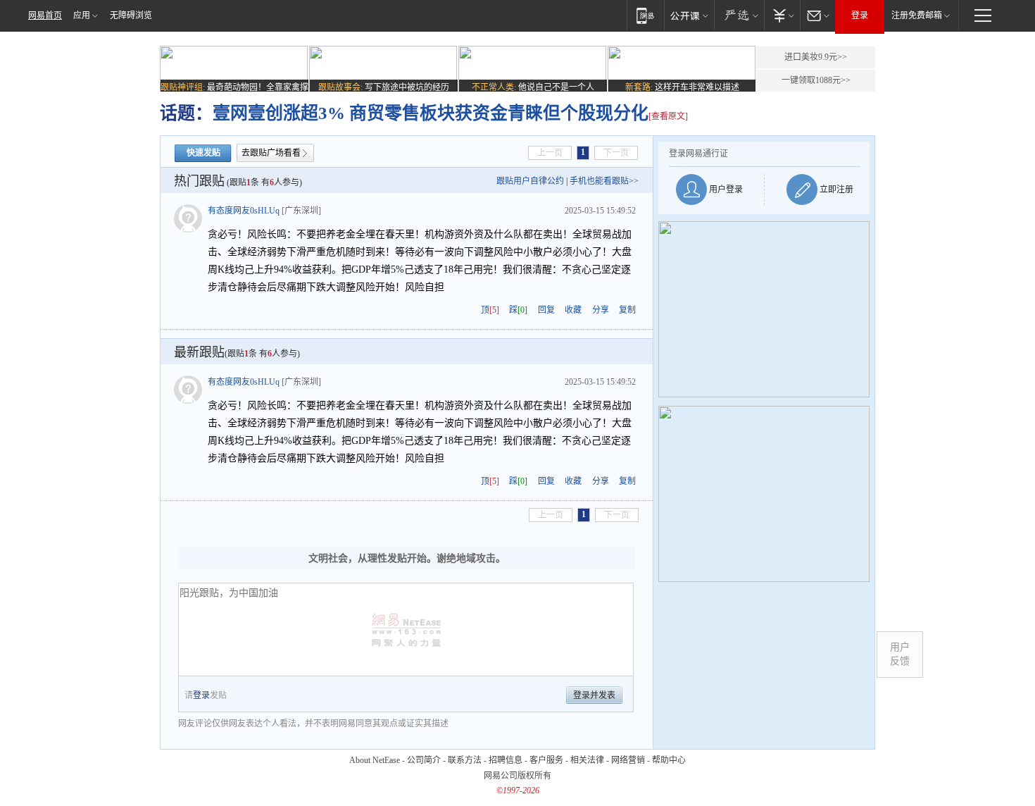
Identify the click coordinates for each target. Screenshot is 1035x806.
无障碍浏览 (131, 15)
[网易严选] (739, 15)
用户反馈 (900, 654)
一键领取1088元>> (816, 80)
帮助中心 (669, 760)
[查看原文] (668, 116)
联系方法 (465, 760)
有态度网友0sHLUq (244, 211)
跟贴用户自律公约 (530, 181)
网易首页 (45, 15)
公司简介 (424, 760)
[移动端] (645, 15)
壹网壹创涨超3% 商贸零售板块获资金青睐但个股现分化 (430, 113)
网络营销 (628, 760)
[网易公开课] (689, 15)
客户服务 (546, 760)
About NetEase (374, 760)
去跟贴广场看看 (271, 153)
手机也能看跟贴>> (604, 181)
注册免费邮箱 (916, 15)
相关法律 (587, 760)
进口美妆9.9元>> (815, 57)
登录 (859, 15)
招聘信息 (505, 760)
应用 (81, 15)
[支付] (782, 15)
